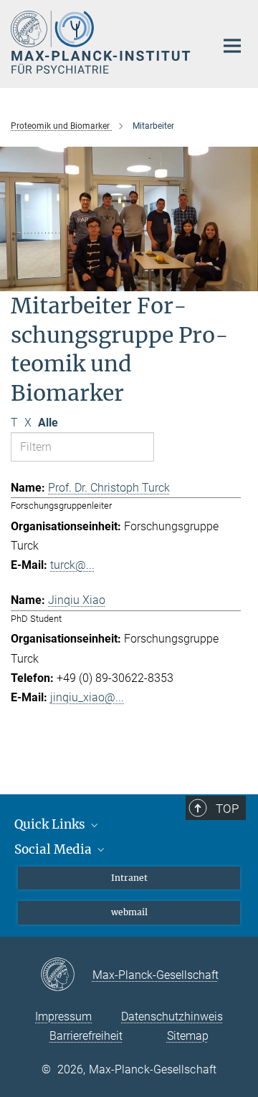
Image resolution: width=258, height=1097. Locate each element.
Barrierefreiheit (86, 1036)
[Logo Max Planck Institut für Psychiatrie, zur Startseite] (102, 42)
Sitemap (188, 1036)
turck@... (72, 565)
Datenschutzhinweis (172, 1016)
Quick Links (51, 824)
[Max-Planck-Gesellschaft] (66, 975)
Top (227, 808)
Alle (48, 422)
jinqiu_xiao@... (87, 697)
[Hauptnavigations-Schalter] (232, 45)
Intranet (129, 877)
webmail (129, 912)
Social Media (54, 849)
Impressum (63, 1016)
